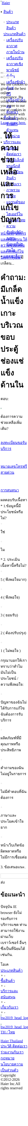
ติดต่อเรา (19, 1046)
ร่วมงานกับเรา (12, 1052)
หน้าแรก (7, 233)
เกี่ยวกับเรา (9, 1007)
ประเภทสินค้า (12, 970)
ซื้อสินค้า (8, 981)
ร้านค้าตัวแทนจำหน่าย (13, 130)
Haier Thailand (12, 1041)
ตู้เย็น (16, 257)
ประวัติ (6, 1046)
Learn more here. (13, 123)
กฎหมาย (7, 1058)
